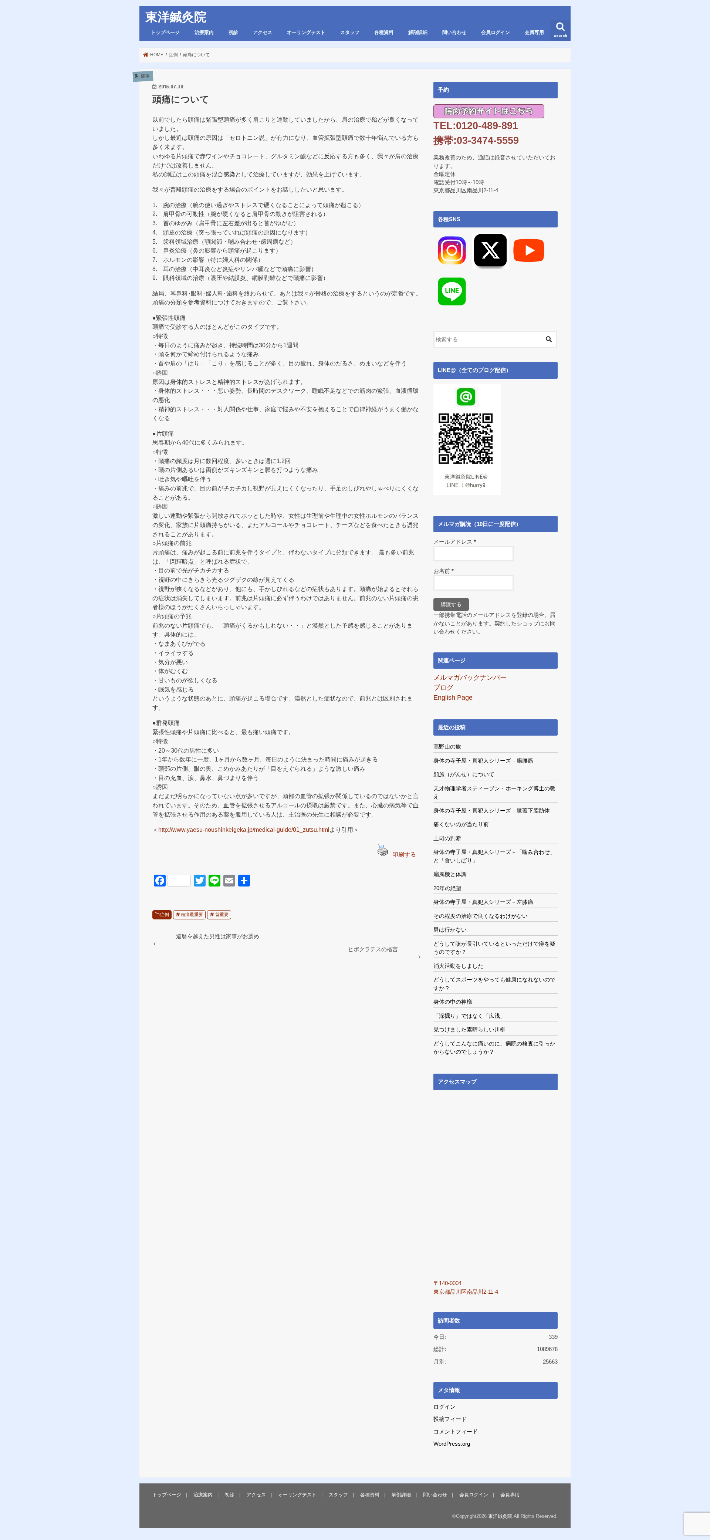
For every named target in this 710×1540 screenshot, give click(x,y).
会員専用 (534, 32)
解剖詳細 (417, 32)
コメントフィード (455, 1432)
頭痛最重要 (192, 914)
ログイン (444, 1407)
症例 (164, 914)
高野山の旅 (447, 746)
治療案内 (204, 32)
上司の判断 (447, 838)
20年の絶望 (447, 888)
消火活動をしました (458, 966)
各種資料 (383, 32)
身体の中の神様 (452, 1002)
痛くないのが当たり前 (461, 824)
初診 (233, 32)
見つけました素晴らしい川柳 (469, 1029)
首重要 (222, 914)
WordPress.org (451, 1444)
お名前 (443, 571)
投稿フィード (450, 1419)
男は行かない (450, 929)
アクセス (262, 32)
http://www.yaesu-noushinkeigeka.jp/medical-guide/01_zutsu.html (243, 829)
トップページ (165, 32)
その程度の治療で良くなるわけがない (480, 916)
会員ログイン (495, 32)
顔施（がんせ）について (463, 774)
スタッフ (349, 32)
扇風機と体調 (450, 874)
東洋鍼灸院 (175, 17)
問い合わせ (454, 32)
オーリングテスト (306, 32)
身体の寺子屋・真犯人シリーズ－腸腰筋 (483, 760)
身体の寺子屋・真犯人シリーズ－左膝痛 (483, 902)
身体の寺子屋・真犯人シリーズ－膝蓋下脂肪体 (491, 810)
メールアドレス (454, 542)
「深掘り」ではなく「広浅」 (469, 1016)
